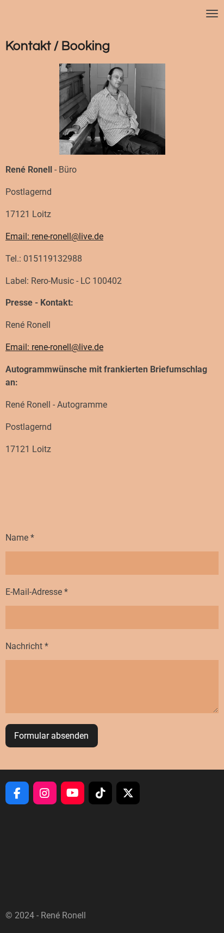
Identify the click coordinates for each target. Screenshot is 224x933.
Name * (19, 537)
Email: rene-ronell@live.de (54, 236)
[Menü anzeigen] (212, 13)
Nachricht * (26, 646)
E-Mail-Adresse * (36, 592)
